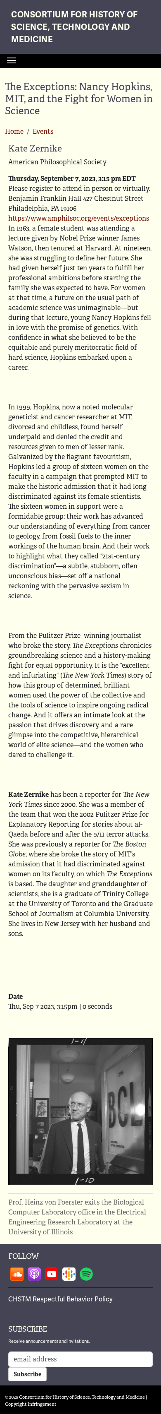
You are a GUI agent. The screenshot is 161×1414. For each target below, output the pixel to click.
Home (14, 131)
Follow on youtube (51, 1274)
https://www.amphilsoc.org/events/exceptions (78, 218)
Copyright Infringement (31, 1404)
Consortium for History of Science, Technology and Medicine (74, 27)
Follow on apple (34, 1274)
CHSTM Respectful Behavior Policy (60, 1299)
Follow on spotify (86, 1274)
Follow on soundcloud (17, 1274)
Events (43, 131)
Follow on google (69, 1274)
